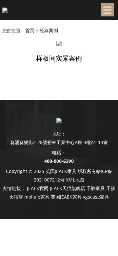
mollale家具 (36, 197)
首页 (29, 30)
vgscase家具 (96, 197)
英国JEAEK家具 (66, 197)
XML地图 (75, 180)
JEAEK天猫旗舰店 (67, 188)
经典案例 (49, 30)
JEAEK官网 (38, 188)
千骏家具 (96, 188)
